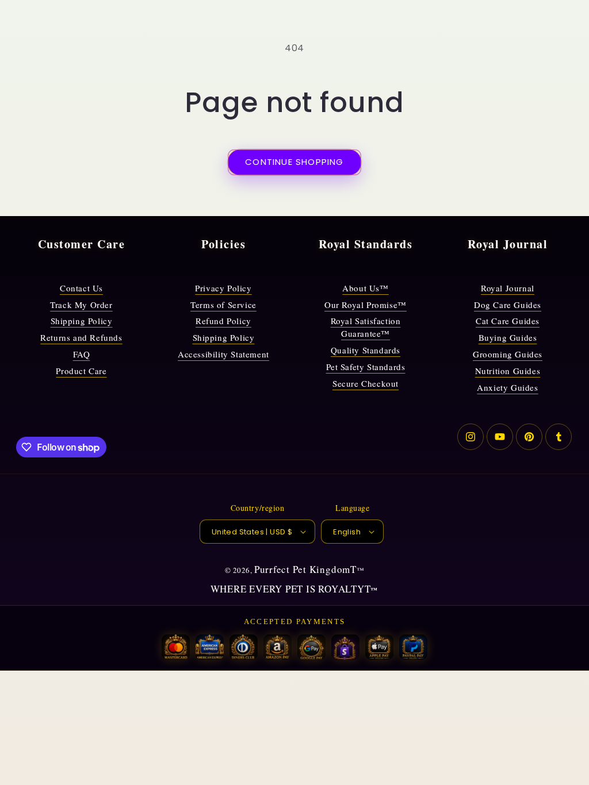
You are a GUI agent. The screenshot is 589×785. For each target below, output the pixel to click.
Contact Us (81, 288)
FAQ (81, 354)
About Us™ (365, 288)
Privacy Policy (223, 288)
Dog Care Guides (507, 304)
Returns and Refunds (81, 337)
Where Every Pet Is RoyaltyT (291, 588)
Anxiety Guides (507, 387)
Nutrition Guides (508, 370)
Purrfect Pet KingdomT (305, 569)
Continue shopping (294, 162)
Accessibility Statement (223, 354)
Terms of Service (223, 304)
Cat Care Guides (508, 320)
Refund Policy (223, 320)
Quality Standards (365, 350)
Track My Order (81, 304)
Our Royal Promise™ (365, 304)
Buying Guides (508, 337)
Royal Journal (507, 288)
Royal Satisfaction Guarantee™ (366, 327)
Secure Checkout (365, 383)
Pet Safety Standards (366, 366)
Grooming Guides (507, 354)
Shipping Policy (82, 320)
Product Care (81, 370)
